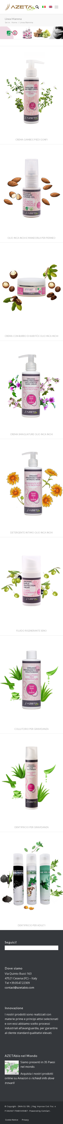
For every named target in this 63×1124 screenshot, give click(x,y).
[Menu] (56, 7)
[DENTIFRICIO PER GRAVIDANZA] (31, 778)
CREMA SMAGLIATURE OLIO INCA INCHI (31, 434)
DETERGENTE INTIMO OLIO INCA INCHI (31, 532)
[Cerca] (35, 7)
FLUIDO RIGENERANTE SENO (31, 630)
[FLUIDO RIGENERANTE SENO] (31, 581)
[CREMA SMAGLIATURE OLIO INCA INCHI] (31, 385)
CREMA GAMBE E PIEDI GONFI (31, 139)
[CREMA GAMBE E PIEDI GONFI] (31, 90)
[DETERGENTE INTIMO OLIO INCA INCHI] (31, 483)
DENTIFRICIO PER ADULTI (31, 925)
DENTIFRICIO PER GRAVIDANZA (32, 827)
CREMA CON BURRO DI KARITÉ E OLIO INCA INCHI (31, 336)
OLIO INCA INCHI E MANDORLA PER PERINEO (31, 237)
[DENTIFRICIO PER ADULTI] (31, 876)
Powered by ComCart (39, 1111)
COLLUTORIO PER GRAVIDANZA (31, 729)
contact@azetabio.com (19, 987)
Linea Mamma (13, 18)
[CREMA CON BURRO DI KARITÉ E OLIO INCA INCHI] (31, 287)
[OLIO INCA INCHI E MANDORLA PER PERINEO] (31, 188)
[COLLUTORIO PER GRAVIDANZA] (31, 680)
